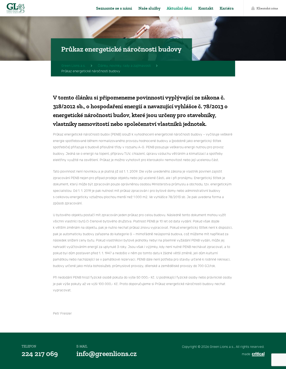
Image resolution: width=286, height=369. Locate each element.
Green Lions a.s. (15, 8)
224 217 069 (40, 354)
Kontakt (205, 8)
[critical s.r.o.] (257, 354)
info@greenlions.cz (106, 354)
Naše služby (149, 8)
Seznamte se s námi (114, 8)
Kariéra (227, 8)
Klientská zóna (267, 8)
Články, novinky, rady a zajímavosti (124, 66)
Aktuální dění (179, 8)
